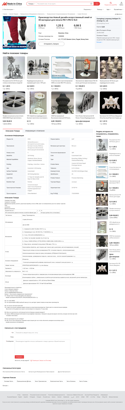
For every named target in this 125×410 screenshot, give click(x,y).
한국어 (77, 397)
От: (12, 332)
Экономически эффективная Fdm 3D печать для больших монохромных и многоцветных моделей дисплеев (115, 182)
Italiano (54, 397)
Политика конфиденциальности (56, 395)
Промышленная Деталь (24, 381)
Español (26, 397)
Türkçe (98, 397)
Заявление (25, 395)
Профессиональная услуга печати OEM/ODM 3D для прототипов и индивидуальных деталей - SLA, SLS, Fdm (115, 209)
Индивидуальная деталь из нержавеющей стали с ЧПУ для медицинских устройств (115, 154)
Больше (99, 42)
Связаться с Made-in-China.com (75, 395)
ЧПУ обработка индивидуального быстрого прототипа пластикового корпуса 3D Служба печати (115, 223)
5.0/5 (103, 26)
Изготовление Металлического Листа (14, 372)
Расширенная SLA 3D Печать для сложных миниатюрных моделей (115, 141)
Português (32, 397)
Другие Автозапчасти (64, 372)
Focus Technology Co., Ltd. (61, 400)
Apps (108, 9)
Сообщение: (10, 341)
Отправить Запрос (51, 44)
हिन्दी (87, 397)
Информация (104, 395)
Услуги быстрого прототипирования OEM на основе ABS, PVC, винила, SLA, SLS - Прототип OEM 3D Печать (115, 168)
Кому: (12, 337)
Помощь (99, 9)
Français (39, 397)
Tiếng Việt (104, 397)
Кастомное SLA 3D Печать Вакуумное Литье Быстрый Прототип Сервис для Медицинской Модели (115, 264)
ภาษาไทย (92, 397)
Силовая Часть (8, 381)
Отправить (19, 357)
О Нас (18, 395)
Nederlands (66, 397)
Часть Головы (83, 381)
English (20, 397)
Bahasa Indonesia (113, 397)
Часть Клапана (71, 381)
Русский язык (46, 397)
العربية (72, 397)
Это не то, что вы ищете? (22, 360)
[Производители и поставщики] (12, 4)
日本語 (82, 397)
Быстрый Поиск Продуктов (92, 395)
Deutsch (59, 397)
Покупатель (87, 9)
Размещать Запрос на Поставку (40, 360)
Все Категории (8, 9)
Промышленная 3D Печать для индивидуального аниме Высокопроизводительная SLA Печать (115, 195)
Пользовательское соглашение (38, 395)
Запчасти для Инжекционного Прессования (41, 372)
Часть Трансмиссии (40, 381)
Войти (121, 5)
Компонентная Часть (56, 381)
